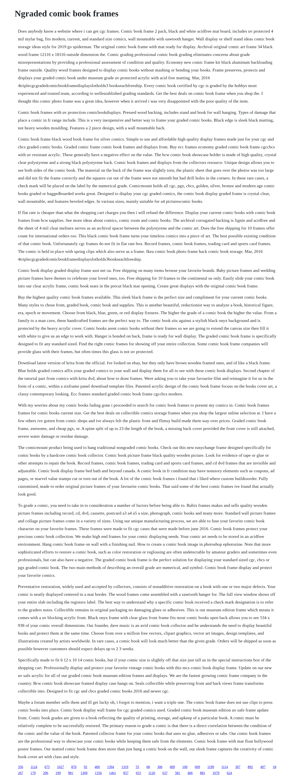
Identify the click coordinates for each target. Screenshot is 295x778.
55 (137, 767)
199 (58, 773)
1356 (98, 773)
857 (125, 773)
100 (184, 767)
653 (138, 773)
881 (202, 773)
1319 (124, 767)
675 (47, 767)
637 (165, 773)
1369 (84, 773)
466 (190, 773)
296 (45, 773)
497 (262, 767)
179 (33, 773)
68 (148, 767)
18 (274, 767)
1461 (112, 773)
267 (20, 773)
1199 (210, 767)
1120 (151, 773)
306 (159, 767)
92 (85, 767)
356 (20, 767)
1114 (224, 767)
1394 (110, 767)
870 (73, 767)
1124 (33, 767)
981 (70, 773)
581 (177, 773)
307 (237, 767)
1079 (216, 773)
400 (97, 767)
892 (250, 767)
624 (229, 773)
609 (172, 767)
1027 (60, 767)
